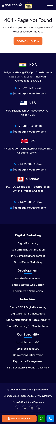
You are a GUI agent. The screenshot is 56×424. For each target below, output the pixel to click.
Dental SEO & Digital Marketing (28, 307)
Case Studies (28, 395)
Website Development (28, 278)
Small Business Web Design (28, 284)
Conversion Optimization (28, 355)
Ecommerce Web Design (28, 291)
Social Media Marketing (28, 262)
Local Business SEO (28, 342)
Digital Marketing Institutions (28, 313)
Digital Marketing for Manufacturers (28, 326)
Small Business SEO (28, 348)
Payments (38, 402)
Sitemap (8, 395)
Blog (16, 395)
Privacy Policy (44, 395)
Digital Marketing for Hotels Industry (28, 319)
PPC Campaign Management (28, 255)
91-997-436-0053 (30, 87)
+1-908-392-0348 (30, 126)
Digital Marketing (28, 243)
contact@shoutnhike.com (30, 93)
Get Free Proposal (20, 418)
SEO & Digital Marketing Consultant (28, 367)
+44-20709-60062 (30, 163)
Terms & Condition (21, 402)
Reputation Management (28, 361)
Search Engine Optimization (28, 249)
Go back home (27, 41)
